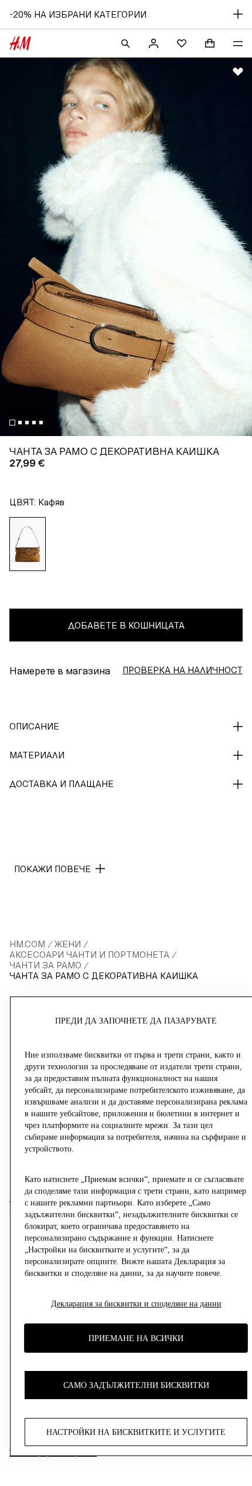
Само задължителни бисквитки (136, 1385)
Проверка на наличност (182, 670)
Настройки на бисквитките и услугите (136, 1432)
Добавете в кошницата (126, 625)
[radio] (28, 544)
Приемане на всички (135, 1338)
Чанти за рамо (45, 965)
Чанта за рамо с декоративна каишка (103, 976)
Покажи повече (52, 869)
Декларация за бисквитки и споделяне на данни (136, 1303)
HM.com (27, 944)
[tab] (12, 422)
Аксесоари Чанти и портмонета (89, 955)
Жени (68, 944)
